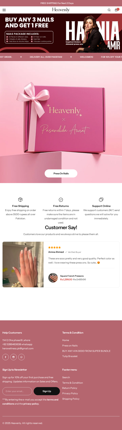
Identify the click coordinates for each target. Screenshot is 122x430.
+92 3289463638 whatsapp (17, 344)
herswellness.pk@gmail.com (18, 348)
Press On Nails (61, 173)
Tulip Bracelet (70, 356)
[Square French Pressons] (53, 278)
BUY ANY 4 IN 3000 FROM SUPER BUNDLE (86, 350)
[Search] (109, 10)
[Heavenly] (61, 10)
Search (66, 377)
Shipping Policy (70, 398)
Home (65, 340)
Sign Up (47, 391)
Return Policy (69, 387)
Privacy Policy (70, 393)
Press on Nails (70, 345)
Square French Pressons (72, 276)
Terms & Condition (72, 382)
